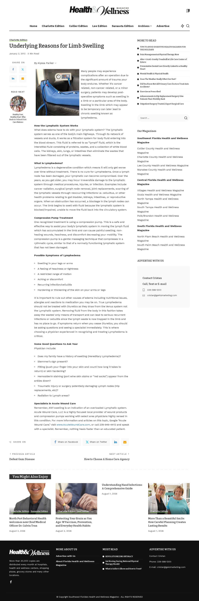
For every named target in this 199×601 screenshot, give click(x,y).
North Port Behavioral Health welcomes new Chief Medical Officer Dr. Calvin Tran (27, 522)
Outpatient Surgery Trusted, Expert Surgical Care (162, 104)
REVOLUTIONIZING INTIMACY (119, 556)
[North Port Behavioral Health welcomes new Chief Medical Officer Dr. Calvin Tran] (30, 498)
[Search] (188, 26)
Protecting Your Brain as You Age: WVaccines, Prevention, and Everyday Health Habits (74, 522)
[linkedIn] (115, 442)
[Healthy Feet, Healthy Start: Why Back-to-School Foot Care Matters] (18, 104)
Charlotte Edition (18, 40)
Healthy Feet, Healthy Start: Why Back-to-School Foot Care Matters (17, 118)
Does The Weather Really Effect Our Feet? (158, 79)
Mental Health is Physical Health (154, 74)
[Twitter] (22, 70)
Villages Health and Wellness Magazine (160, 190)
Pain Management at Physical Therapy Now (159, 54)
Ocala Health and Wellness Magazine (159, 194)
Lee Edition (83, 511)
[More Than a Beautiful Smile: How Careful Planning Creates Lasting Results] (169, 498)
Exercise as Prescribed (150, 91)
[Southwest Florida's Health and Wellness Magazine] (99, 10)
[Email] (22, 79)
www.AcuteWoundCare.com (73, 424)
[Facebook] (13, 70)
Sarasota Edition (39, 511)
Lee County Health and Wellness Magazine (162, 165)
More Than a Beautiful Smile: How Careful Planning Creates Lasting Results (167, 522)
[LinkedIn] (13, 79)
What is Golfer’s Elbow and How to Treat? (123, 569)
